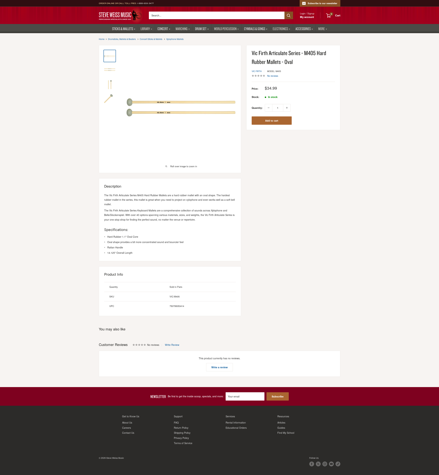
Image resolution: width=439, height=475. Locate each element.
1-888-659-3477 (145, 3)
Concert (162, 28)
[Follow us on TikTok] (338, 464)
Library (145, 28)
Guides (281, 427)
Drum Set (200, 28)
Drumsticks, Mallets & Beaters (122, 38)
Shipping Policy (182, 432)
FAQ (176, 422)
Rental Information (236, 422)
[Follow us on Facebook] (311, 464)
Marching (182, 28)
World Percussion (225, 28)
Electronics (280, 28)
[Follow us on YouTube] (331, 464)
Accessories (303, 28)
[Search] (288, 15)
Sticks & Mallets (122, 28)
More (321, 28)
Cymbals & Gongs (254, 28)
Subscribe (278, 396)
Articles (281, 422)
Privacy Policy (181, 438)
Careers (126, 427)
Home (102, 38)
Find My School (285, 432)
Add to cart (271, 120)
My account (307, 17)
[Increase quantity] (286, 107)
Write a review (219, 367)
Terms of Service (183, 443)
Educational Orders (236, 427)
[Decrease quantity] (268, 107)
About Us (127, 422)
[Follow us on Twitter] (318, 464)
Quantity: (257, 108)
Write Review (172, 344)
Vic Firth (257, 71)
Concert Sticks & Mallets (151, 38)
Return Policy (181, 427)
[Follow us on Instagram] (324, 464)
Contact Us (128, 432)
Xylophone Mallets (175, 38)
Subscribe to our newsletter (322, 3)
